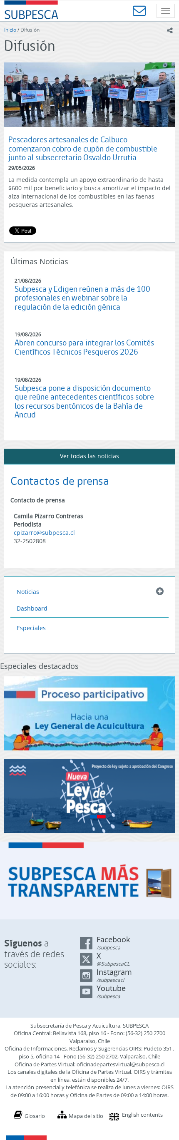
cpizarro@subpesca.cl (44, 532)
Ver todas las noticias (89, 456)
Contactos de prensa (59, 481)
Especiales (31, 628)
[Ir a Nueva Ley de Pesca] (89, 796)
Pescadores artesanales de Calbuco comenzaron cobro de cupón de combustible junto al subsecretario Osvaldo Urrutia (82, 148)
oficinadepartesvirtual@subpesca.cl (120, 1064)
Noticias (28, 592)
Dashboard (32, 608)
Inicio (10, 29)
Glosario (35, 1116)
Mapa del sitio (86, 1116)
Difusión (30, 29)
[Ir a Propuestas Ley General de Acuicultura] (89, 713)
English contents (142, 1114)
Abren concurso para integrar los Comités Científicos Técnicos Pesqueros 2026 (84, 347)
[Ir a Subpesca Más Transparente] (89, 880)
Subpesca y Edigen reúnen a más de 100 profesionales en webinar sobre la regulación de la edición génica (82, 298)
